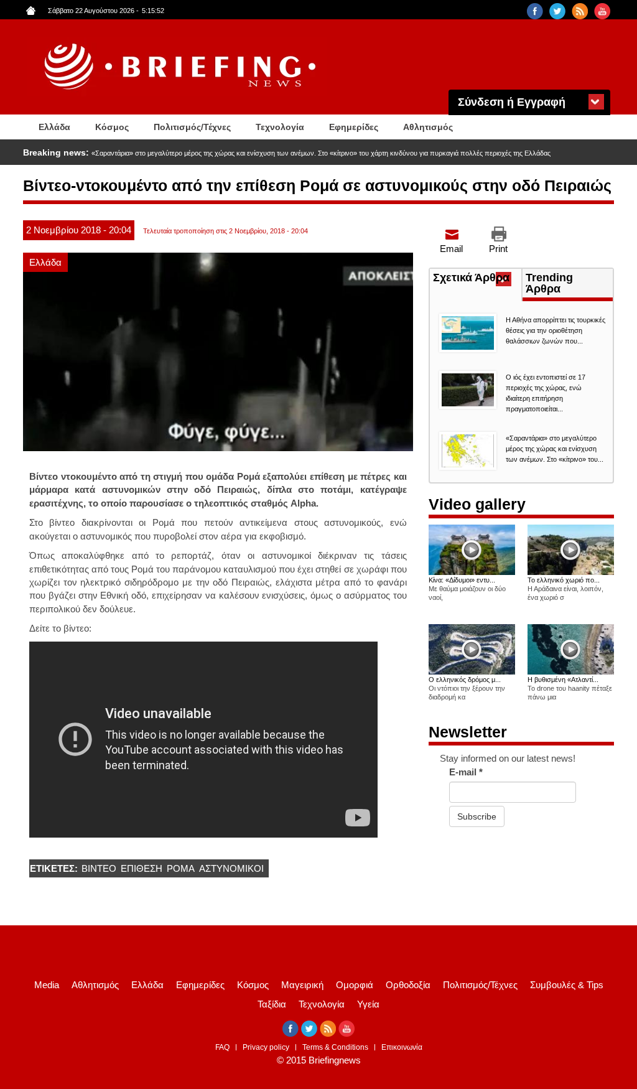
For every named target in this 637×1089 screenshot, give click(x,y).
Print (498, 248)
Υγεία (368, 1004)
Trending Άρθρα (549, 283)
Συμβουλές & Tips (566, 984)
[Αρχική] (182, 66)
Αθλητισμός (428, 127)
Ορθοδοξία (408, 984)
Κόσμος (112, 127)
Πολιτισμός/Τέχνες (192, 127)
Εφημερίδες (353, 127)
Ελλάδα (54, 127)
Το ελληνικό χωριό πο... (564, 580)
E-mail (466, 772)
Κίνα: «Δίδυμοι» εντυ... (462, 580)
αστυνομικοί (231, 868)
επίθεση (141, 868)
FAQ (222, 1047)
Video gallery (477, 504)
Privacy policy (266, 1047)
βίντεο (98, 868)
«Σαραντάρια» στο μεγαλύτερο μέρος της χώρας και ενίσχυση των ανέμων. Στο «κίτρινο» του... (554, 448)
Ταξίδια (272, 1004)
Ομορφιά (354, 984)
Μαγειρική (302, 984)
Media (46, 984)
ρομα (181, 868)
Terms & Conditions (335, 1047)
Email (451, 248)
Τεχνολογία (280, 127)
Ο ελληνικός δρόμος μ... (465, 679)
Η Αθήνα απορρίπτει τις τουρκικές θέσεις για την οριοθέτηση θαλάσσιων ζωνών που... (555, 330)
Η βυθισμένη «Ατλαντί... (563, 679)
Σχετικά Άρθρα (477, 278)
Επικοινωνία (401, 1047)
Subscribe (476, 816)
